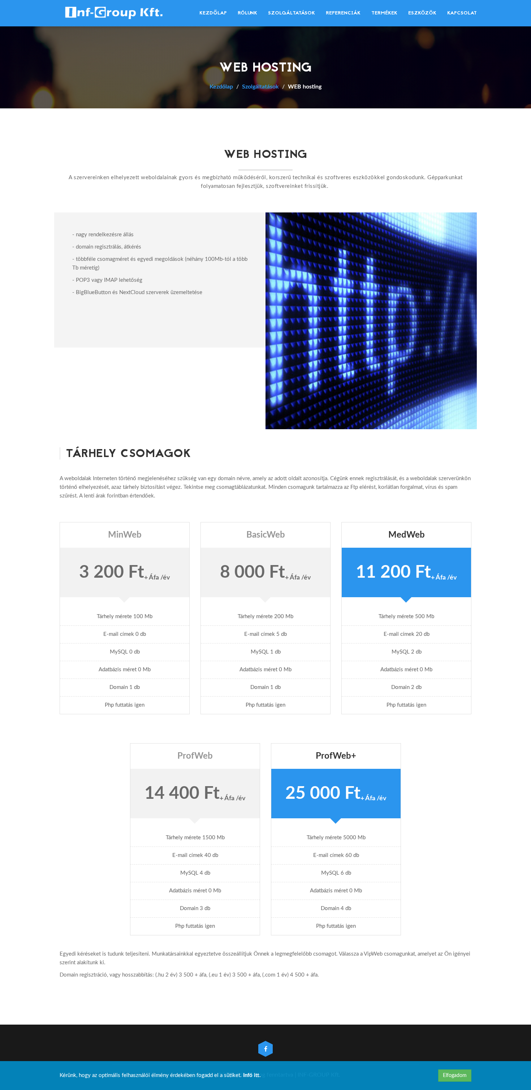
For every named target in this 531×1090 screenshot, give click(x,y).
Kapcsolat (462, 13)
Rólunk (247, 13)
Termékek (384, 13)
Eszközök (422, 13)
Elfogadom (455, 1075)
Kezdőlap (213, 13)
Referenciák (343, 13)
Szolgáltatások (291, 13)
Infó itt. (252, 1075)
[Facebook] (265, 1049)
